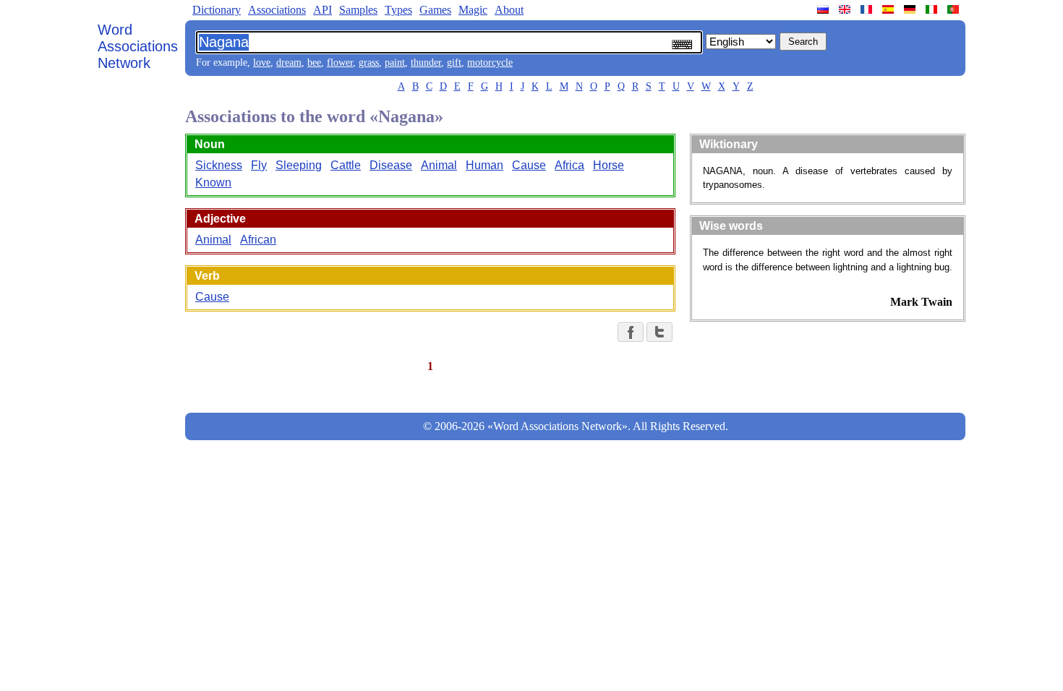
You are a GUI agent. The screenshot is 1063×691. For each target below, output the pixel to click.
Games (435, 10)
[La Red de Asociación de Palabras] (889, 9)
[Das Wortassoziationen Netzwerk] (911, 9)
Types (398, 10)
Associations (277, 10)
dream (289, 62)
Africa (569, 165)
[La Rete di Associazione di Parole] (933, 9)
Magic (472, 10)
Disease (391, 165)
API (322, 10)
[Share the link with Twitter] (659, 332)
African (258, 239)
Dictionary (216, 10)
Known (213, 182)
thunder (426, 62)
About (509, 10)
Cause (529, 165)
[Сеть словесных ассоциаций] (824, 9)
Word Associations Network (138, 46)
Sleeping (299, 165)
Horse (608, 165)
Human (484, 165)
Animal (439, 165)
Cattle (345, 165)
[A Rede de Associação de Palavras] (954, 9)
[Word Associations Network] (846, 9)
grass (369, 62)
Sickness (218, 165)
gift (454, 62)
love (261, 62)
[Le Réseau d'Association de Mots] (868, 9)
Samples (358, 10)
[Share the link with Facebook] (631, 332)
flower (340, 62)
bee (314, 62)
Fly (259, 165)
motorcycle (490, 62)
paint (395, 62)
